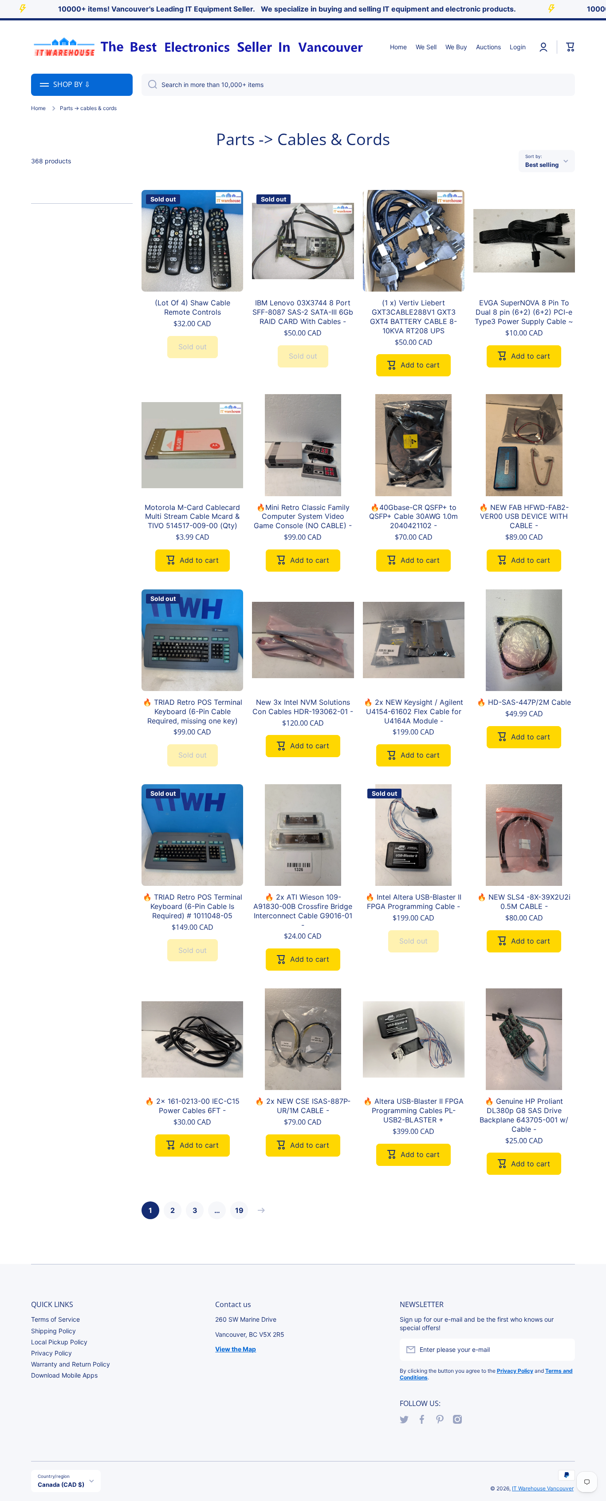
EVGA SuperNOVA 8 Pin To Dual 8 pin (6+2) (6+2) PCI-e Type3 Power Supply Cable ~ (524, 312)
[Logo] (197, 47)
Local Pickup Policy (59, 1342)
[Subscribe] (564, 1350)
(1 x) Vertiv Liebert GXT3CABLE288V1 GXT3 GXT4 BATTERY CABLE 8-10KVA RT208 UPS (413, 316)
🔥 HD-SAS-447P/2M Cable (524, 702)
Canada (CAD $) (61, 1484)
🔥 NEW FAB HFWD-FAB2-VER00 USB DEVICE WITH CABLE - (524, 516)
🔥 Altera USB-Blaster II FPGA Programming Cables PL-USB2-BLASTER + (413, 1110)
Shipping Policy (53, 1331)
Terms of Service (55, 1319)
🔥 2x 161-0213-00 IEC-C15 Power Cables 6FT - (192, 1106)
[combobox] (358, 85)
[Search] (149, 85)
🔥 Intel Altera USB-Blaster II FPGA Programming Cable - (413, 902)
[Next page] (259, 1210)
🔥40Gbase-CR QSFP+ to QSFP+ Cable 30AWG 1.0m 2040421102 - (413, 516)
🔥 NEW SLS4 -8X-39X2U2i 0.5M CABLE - (524, 902)
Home (38, 108)
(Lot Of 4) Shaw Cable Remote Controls (192, 307)
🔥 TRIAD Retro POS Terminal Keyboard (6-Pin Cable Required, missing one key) (192, 711)
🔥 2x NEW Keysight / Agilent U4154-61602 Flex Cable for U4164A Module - (413, 711)
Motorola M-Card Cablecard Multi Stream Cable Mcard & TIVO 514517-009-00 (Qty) (192, 516)
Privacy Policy (51, 1353)
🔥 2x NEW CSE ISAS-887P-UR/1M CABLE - (302, 1106)
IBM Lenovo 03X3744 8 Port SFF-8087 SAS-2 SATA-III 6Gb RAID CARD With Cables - (302, 312)
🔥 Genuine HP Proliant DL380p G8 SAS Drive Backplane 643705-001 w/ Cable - (524, 1115)
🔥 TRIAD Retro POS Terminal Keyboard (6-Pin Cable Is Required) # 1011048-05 (192, 906)
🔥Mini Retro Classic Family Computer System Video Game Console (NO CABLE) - (303, 516)
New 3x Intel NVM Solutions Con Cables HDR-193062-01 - (302, 707)
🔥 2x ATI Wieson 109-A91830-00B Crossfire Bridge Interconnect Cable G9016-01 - (302, 911)
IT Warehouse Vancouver (543, 1488)
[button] (570, 47)
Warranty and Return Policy (70, 1364)
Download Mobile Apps (64, 1375)
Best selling (542, 164)
